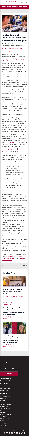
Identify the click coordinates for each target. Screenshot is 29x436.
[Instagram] (9, 51)
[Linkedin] (5, 51)
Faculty (5, 318)
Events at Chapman (5, 408)
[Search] (26, 2)
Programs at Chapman (5, 406)
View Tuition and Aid (5, 396)
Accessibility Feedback (6, 414)
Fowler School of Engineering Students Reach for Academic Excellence (12, 291)
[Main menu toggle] (2, 2)
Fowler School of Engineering (10, 6)
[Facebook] (2, 51)
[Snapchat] (24, 433)
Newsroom (2, 410)
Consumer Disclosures (5, 422)
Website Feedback (4, 416)
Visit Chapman (3, 394)
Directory (2, 420)
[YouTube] (14, 433)
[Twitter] (7, 433)
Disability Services (4, 418)
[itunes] (22, 433)
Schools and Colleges (5, 404)
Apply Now (3, 398)
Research (5, 346)
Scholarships (11, 346)
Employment (3, 400)
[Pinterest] (12, 433)
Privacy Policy (3, 424)
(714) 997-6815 (4, 384)
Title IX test (3, 425)
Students (17, 298)
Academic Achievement (8, 298)
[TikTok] (19, 433)
